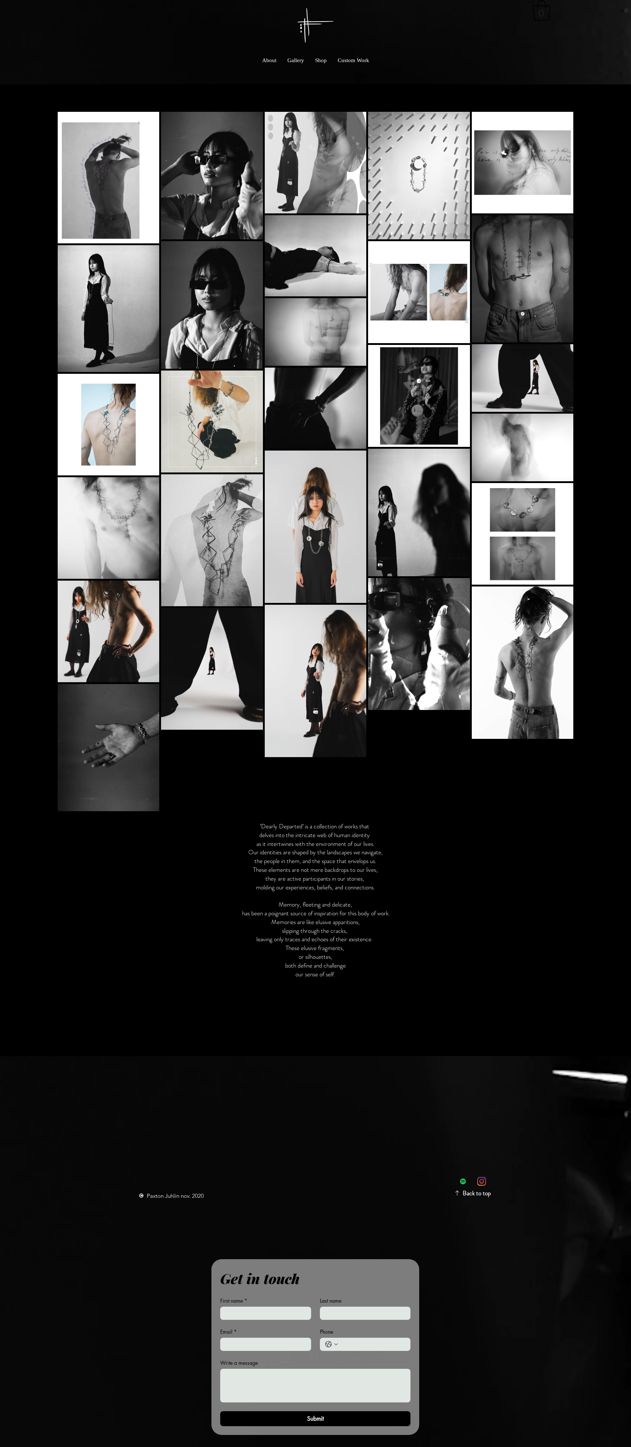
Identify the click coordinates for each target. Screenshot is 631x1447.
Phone (326, 1332)
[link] (541, 10)
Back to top (477, 1193)
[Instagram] (481, 1181)
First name (233, 1301)
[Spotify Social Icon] (463, 1181)
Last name (330, 1301)
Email (228, 1332)
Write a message (239, 1363)
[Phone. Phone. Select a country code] (331, 1344)
